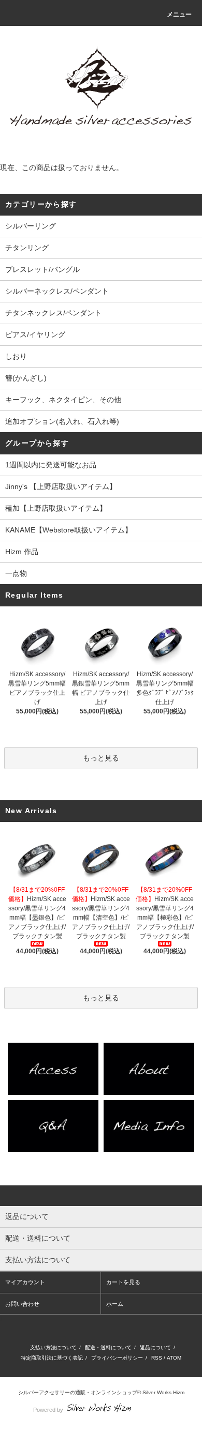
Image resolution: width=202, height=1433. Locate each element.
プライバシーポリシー (117, 1358)
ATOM (174, 1358)
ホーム (114, 1304)
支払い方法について (53, 1347)
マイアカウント (25, 1282)
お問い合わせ (22, 1304)
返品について (155, 1347)
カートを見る (123, 1282)
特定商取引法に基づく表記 (52, 1358)
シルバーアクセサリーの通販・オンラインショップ (77, 1392)
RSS (156, 1358)
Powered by (48, 1410)
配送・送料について (108, 1347)
